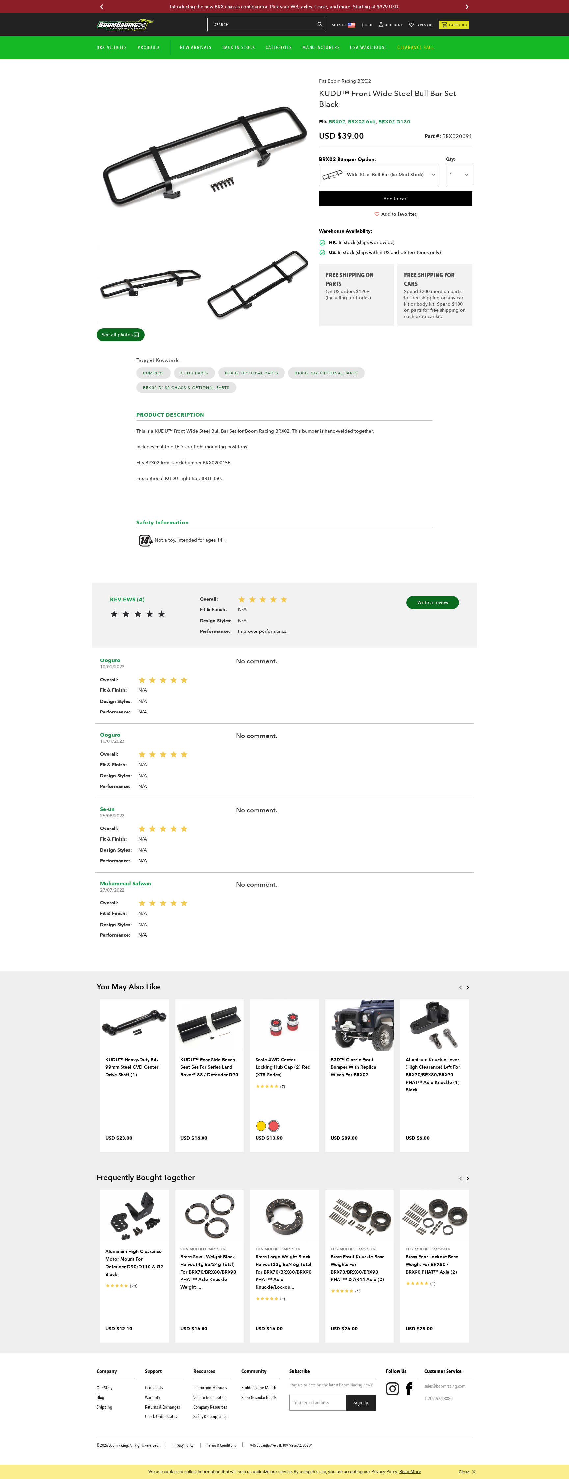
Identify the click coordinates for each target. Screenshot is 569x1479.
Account (393, 25)
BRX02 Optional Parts (251, 373)
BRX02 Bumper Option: (347, 159)
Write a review (432, 602)
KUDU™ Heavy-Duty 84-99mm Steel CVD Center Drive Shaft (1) (131, 1067)
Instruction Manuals (210, 1388)
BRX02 (337, 121)
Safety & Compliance (210, 1416)
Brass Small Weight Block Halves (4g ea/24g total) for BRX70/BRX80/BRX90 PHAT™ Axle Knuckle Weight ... (208, 1272)
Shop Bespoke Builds (259, 1397)
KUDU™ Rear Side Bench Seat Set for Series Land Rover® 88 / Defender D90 (209, 1067)
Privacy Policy (183, 1445)
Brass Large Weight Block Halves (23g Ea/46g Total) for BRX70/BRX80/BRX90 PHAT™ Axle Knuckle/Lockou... (284, 1272)
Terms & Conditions (221, 1445)
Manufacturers (320, 47)
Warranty (152, 1397)
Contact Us (154, 1388)
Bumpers (153, 373)
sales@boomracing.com (445, 1386)
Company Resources (210, 1407)
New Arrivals (196, 47)
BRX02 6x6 (362, 121)
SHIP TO (339, 25)
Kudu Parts (194, 373)
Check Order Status (161, 1416)
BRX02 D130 (394, 121)
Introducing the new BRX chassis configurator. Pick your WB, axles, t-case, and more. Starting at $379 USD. (284, 7)
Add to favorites (399, 214)
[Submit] (320, 25)
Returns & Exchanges (162, 1407)
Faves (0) (424, 25)
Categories (279, 47)
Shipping (104, 1407)
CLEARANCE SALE (415, 47)
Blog (100, 1397)
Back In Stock (238, 47)
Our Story (104, 1388)
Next (467, 987)
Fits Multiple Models (202, 1249)
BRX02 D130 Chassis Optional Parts (186, 387)
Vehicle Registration (210, 1397)
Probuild (148, 47)
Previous (460, 987)
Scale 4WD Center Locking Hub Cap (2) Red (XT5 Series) (283, 1067)
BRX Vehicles (112, 47)
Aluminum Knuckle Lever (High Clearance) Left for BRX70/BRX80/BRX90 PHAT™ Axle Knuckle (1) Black (433, 1075)
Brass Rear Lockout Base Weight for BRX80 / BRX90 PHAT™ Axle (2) (432, 1264)
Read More (410, 1472)
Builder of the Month (258, 1388)
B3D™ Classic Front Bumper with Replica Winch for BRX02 (353, 1067)
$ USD (367, 25)
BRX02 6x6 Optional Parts (326, 373)
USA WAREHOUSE (368, 47)
